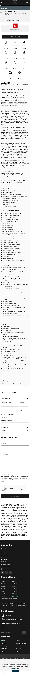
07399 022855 (7, 567)
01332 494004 (6, 564)
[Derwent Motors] (15, 2)
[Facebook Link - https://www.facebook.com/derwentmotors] (2, 572)
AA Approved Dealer (21, 643)
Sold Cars (18, 646)
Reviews (4, 651)
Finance (4, 643)
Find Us (18, 651)
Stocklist (18, 640)
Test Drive (18, 648)
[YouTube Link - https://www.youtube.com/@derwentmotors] (10, 572)
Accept (15, 671)
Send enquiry (15, 496)
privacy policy (20, 656)
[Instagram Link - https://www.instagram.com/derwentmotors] (6, 572)
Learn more (15, 668)
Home (3, 640)
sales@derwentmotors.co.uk (10, 569)
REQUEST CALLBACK (16, 36)
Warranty (4, 646)
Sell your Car (5, 648)
